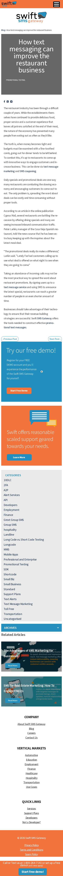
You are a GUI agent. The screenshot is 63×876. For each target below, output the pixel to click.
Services (31, 808)
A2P (6, 490)
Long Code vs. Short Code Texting (24, 539)
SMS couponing (28, 171)
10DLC (7, 480)
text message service (15, 287)
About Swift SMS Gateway (31, 724)
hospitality (10, 529)
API (5, 500)
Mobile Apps (11, 554)
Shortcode (10, 574)
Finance (8, 515)
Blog (31, 728)
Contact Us (31, 737)
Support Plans (12, 594)
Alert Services (12, 495)
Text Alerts (10, 599)
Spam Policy (31, 854)
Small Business (12, 584)
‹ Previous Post (10, 338)
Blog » (3, 30)
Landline (9, 534)
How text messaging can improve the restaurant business (31, 55)
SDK (6, 569)
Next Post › (55, 338)
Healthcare (31, 773)
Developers (10, 505)
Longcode (10, 544)
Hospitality (31, 778)
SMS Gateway (44, 318)
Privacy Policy (31, 845)
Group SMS (10, 524)
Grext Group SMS (14, 520)
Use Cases (31, 787)
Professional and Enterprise (20, 559)
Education (31, 759)
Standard (9, 589)
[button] (56, 4)
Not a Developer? (31, 822)
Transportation (13, 614)
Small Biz (9, 579)
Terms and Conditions (31, 849)
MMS (6, 549)
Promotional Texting (15, 80)
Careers (31, 733)
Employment (11, 510)
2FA (6, 485)
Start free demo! (33, 872)
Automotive (31, 755)
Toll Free (9, 609)
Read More (12, 665)
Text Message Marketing (18, 604)
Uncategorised (12, 619)
